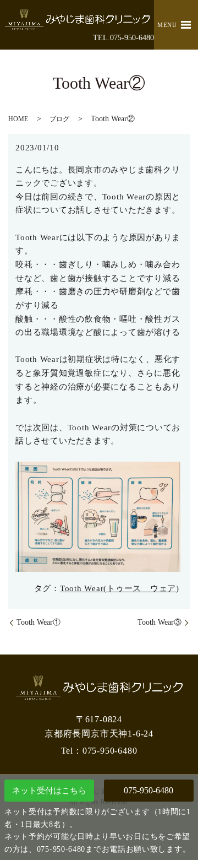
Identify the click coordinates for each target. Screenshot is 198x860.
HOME (18, 119)
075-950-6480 (148, 790)
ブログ (59, 119)
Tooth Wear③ (160, 622)
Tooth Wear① (38, 622)
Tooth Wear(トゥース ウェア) (119, 588)
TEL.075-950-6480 (123, 38)
